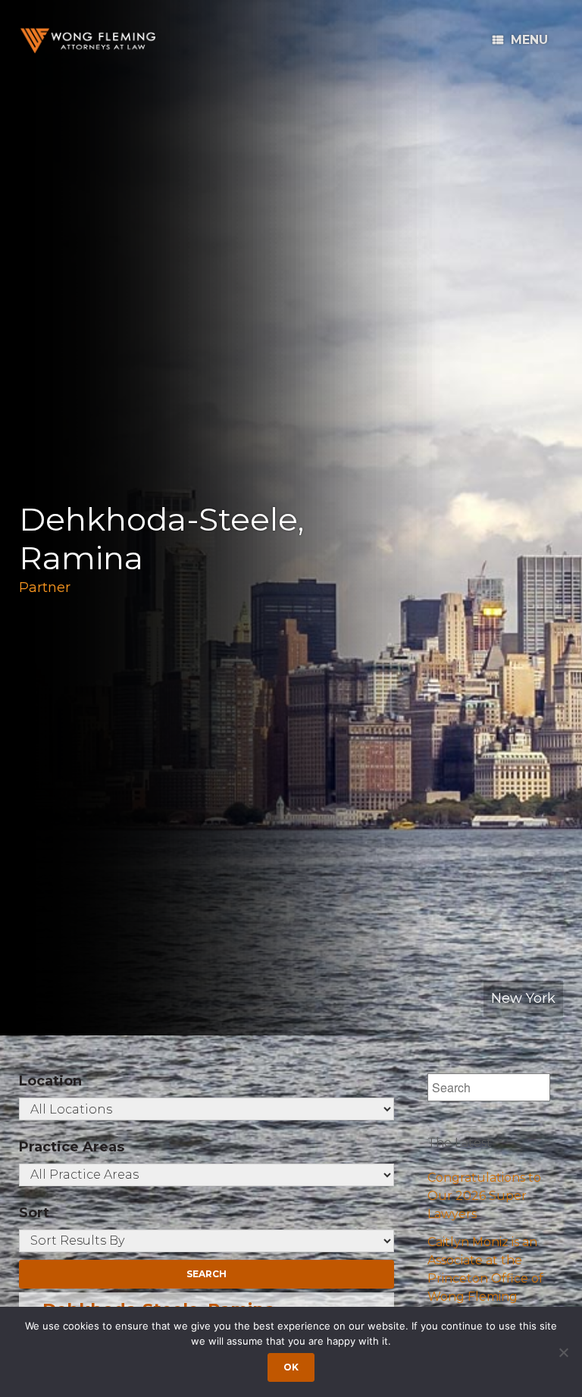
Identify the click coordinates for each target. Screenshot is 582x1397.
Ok (291, 1367)
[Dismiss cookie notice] (563, 1352)
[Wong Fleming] (87, 41)
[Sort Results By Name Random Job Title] (206, 1240)
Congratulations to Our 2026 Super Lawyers (484, 1195)
